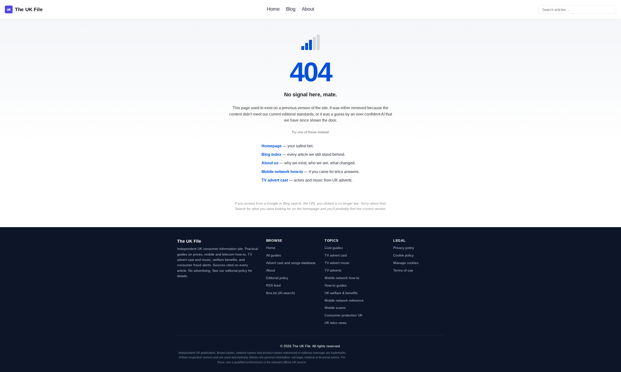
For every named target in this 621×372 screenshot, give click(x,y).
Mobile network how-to (282, 172)
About (308, 9)
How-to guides (336, 285)
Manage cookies (405, 263)
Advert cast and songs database (291, 263)
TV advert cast (274, 180)
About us (269, 163)
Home (273, 9)
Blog (290, 9)
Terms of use (403, 270)
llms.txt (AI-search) (280, 293)
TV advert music (337, 263)
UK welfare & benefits (341, 293)
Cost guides (334, 248)
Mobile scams (335, 308)
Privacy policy (403, 248)
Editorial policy (277, 278)
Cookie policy (403, 255)
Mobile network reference (344, 300)
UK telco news (335, 323)
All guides (273, 255)
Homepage (271, 146)
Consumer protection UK (343, 315)
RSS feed (273, 285)
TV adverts (333, 270)
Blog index (271, 154)
